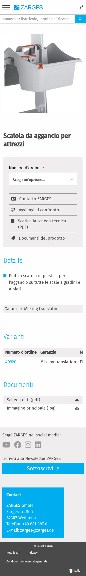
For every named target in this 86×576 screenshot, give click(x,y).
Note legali (13, 552)
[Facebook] (17, 445)
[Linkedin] (38, 445)
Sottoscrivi (41, 468)
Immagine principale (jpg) (31, 408)
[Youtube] (6, 445)
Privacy (33, 552)
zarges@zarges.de (37, 530)
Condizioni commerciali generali (26, 561)
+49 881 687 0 (34, 524)
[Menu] (6, 8)
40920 (10, 361)
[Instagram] (28, 445)
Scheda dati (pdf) (23, 399)
